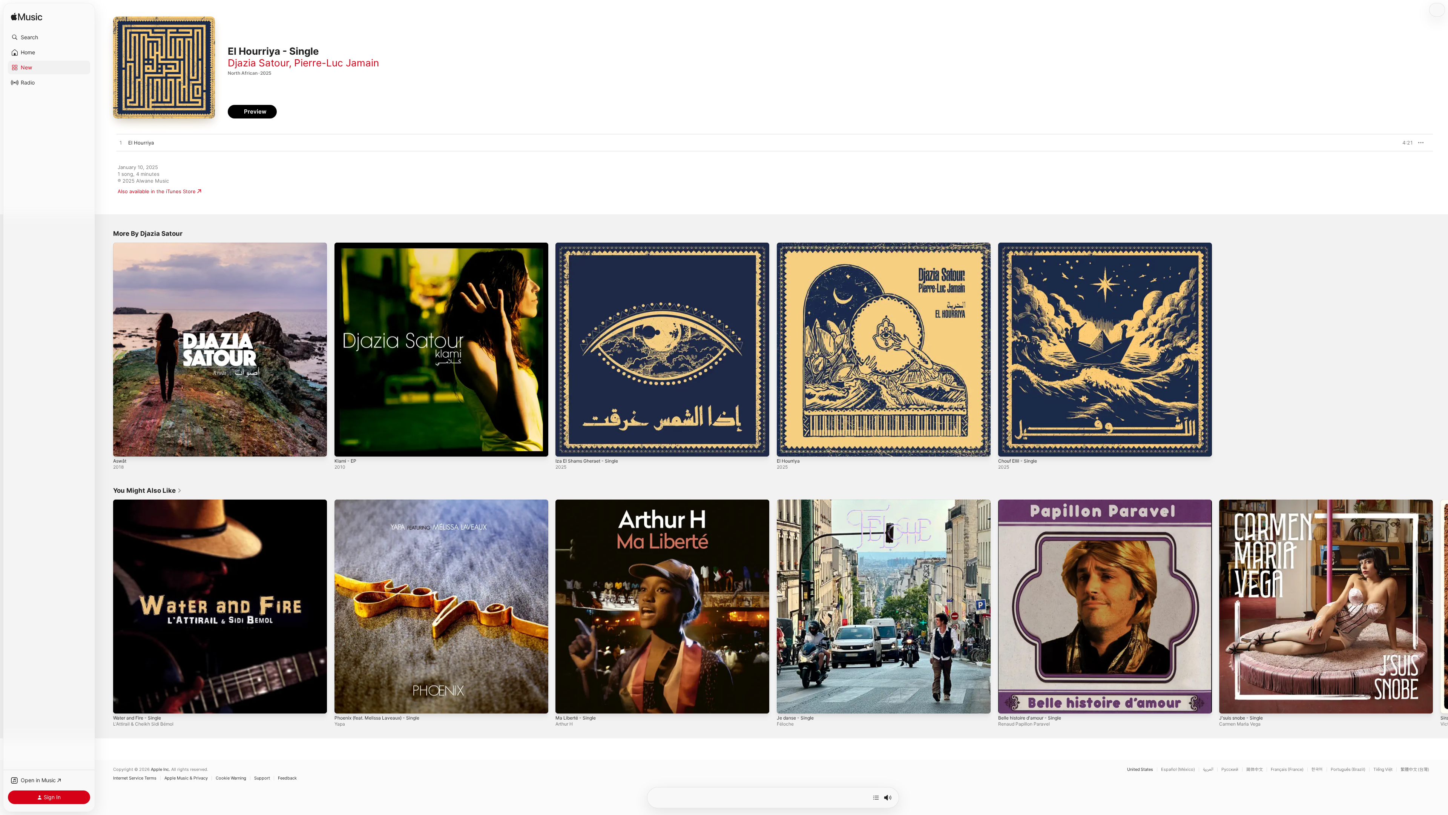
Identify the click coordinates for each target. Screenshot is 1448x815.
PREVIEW (1404, 142)
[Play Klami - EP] (344, 447)
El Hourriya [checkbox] (141, 143)
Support (262, 778)
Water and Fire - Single (140, 503)
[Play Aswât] (122, 447)
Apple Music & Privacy (186, 778)
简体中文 (1254, 769)
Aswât (120, 246)
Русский (1229, 769)
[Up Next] (875, 797)
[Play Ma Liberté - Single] (565, 703)
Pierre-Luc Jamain (336, 63)
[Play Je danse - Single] (786, 703)
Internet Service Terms (134, 778)
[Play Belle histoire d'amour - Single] (1007, 703)
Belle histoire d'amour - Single (1033, 503)
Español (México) (1178, 769)
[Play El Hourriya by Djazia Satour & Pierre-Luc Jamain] (120, 143)
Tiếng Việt (1383, 769)
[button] (49, 37)
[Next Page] (1440, 606)
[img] (26, 17)
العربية (1208, 769)
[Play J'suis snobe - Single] (1228, 703)
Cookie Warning (231, 778)
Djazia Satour (258, 63)
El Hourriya (789, 246)
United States (1140, 769)
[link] (147, 490)
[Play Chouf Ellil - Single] (1007, 447)
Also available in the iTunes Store (157, 191)
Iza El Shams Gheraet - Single (590, 246)
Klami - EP (346, 246)
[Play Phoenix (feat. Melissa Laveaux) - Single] (344, 703)
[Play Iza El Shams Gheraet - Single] (565, 447)
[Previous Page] (105, 606)
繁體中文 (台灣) (1414, 769)
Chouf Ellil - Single (1019, 246)
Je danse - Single (797, 503)
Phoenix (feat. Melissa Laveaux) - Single (381, 503)
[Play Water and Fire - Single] (122, 703)
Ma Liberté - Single (577, 503)
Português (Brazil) (1348, 769)
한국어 (1317, 769)
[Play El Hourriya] (786, 447)
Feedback (287, 778)
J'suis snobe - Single (1243, 503)
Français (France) (1287, 769)
